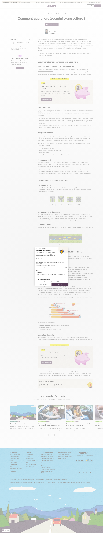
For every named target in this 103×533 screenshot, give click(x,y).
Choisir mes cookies (43, 284)
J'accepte (60, 284)
